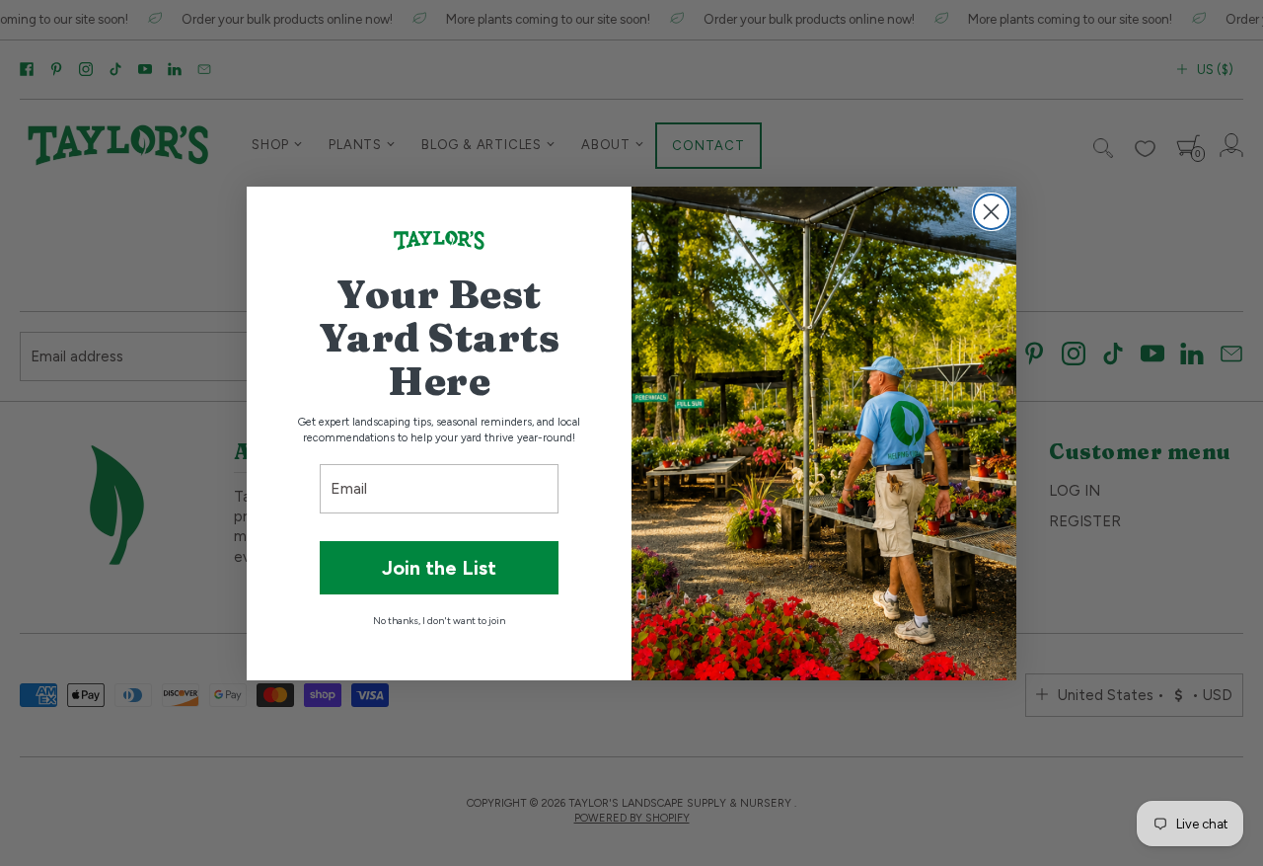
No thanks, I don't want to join (439, 620)
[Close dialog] (991, 212)
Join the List (439, 568)
